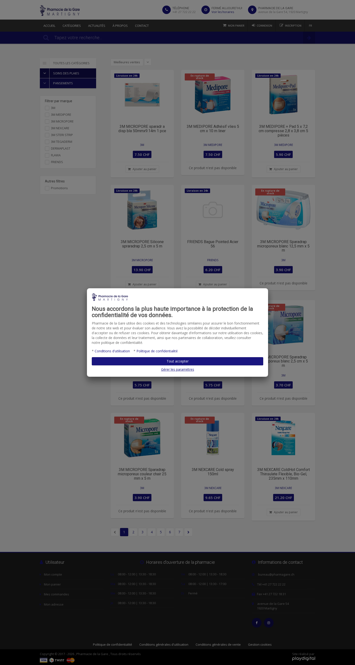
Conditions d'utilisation (112, 351)
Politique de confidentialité (157, 351)
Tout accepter (178, 361)
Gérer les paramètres (177, 369)
